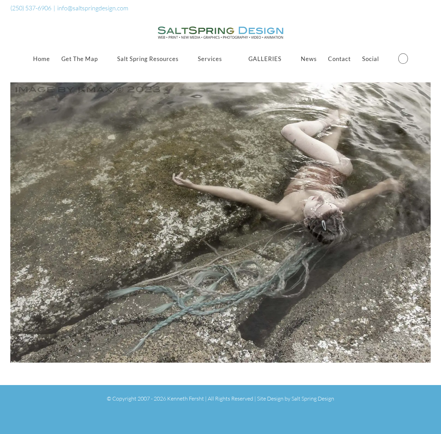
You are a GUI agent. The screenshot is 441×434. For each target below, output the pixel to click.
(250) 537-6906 (30, 8)
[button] (403, 58)
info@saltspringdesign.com (92, 8)
